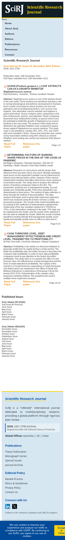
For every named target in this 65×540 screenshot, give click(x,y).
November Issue (9, 331)
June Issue (7, 307)
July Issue (6, 341)
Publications (12, 44)
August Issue (8, 339)
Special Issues (13, 460)
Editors (9, 39)
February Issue (9, 317)
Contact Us (11, 492)
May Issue (6, 309)
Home (8, 23)
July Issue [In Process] (12, 304)
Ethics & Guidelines (16, 483)
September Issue (10, 336)
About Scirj (11, 28)
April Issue (7, 312)
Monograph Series (16, 456)
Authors (9, 33)
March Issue (7, 314)
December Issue (9, 329)
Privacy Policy (13, 487)
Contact (9, 54)
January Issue (8, 319)
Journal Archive (14, 465)
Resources (11, 49)
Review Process (14, 479)
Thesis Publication (15, 451)
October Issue (8, 334)
